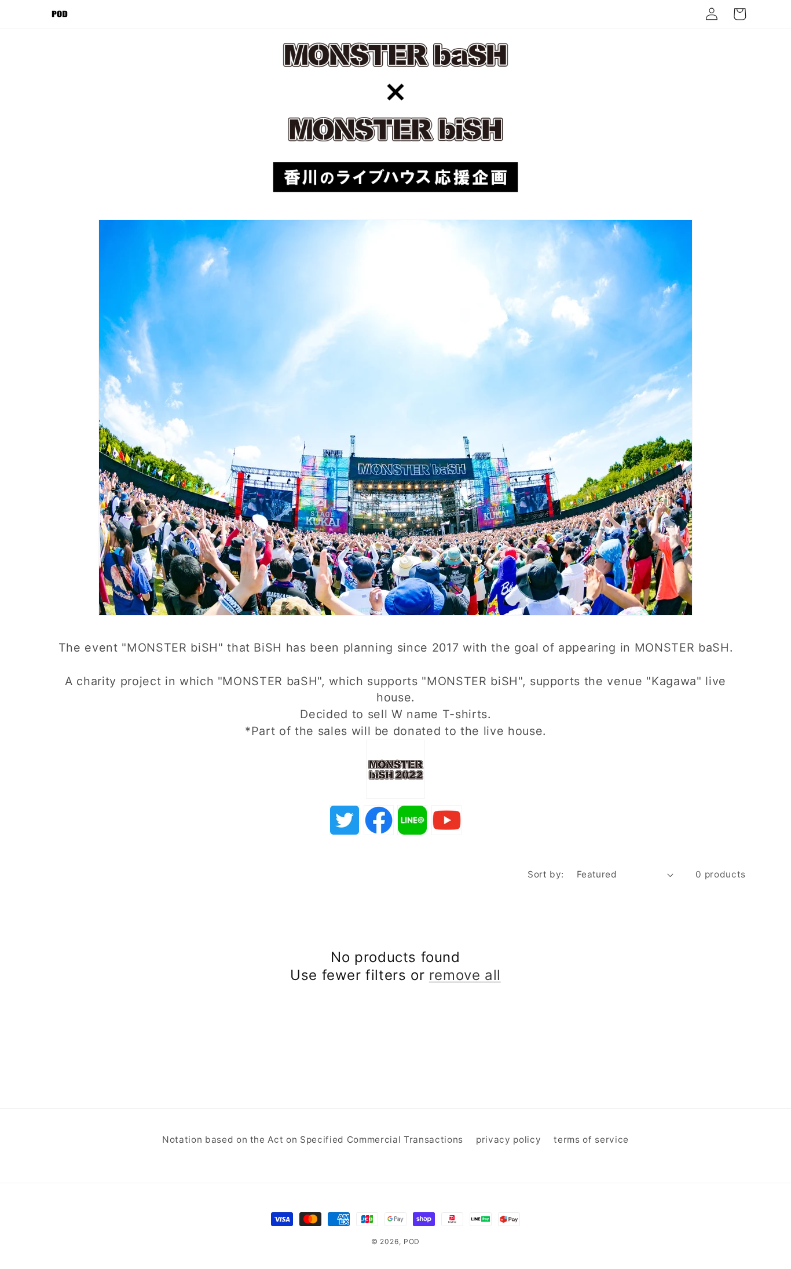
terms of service (591, 1139)
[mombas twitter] (395, 797)
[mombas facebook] (379, 833)
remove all (465, 975)
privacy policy (508, 1139)
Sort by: (546, 874)
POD (412, 1241)
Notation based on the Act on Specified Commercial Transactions (312, 1139)
